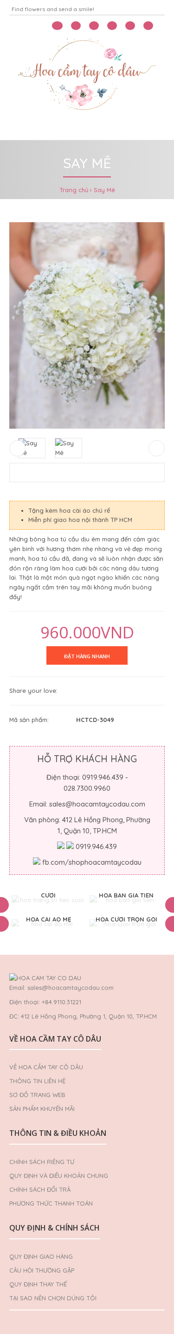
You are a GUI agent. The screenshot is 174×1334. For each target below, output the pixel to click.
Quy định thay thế (38, 1284)
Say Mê (104, 190)
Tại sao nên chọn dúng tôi (53, 1298)
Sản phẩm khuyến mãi (42, 1108)
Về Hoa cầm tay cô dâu (46, 1067)
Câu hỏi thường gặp (41, 1270)
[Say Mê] (87, 325)
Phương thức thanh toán (51, 1203)
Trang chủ (73, 190)
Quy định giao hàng (41, 1256)
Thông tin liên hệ (37, 1081)
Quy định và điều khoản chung (58, 1175)
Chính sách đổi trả (40, 1189)
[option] (48, 900)
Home (22, 128)
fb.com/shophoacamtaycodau (92, 862)
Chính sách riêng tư (41, 1161)
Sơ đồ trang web (37, 1094)
